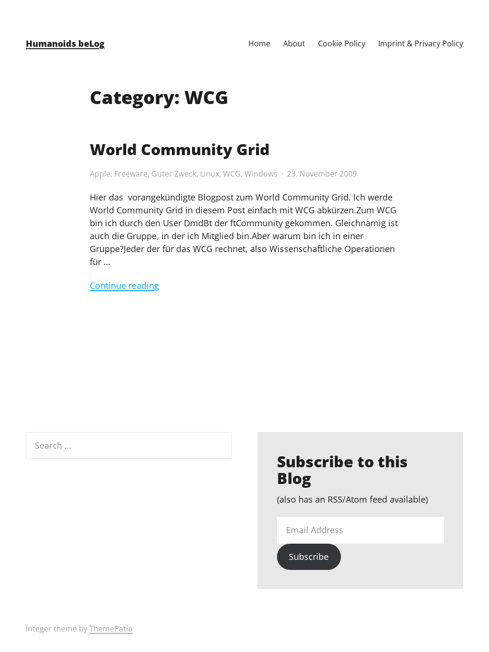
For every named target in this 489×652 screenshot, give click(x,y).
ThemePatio (111, 628)
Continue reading (124, 285)
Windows (260, 173)
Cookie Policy (341, 43)
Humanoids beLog (65, 43)
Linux (209, 173)
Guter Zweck (173, 173)
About (294, 43)
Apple (100, 173)
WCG (232, 173)
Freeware (131, 173)
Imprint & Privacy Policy (420, 43)
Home (259, 43)
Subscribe (309, 556)
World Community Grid (180, 149)
